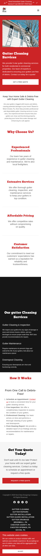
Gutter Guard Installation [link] (20, 517)
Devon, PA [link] (20, 530)
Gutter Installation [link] (20, 514)
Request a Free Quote (20, 480)
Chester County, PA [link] (20, 525)
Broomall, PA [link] (20, 522)
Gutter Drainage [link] (20, 520)
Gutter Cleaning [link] (20, 509)
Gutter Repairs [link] (20, 512)
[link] (4, 10)
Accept (20, 551)
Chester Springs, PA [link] (20, 527)
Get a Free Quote (20, 82)
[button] (38, 10)
